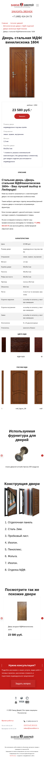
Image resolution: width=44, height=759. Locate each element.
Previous (2, 455)
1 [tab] (17, 470)
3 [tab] (24, 470)
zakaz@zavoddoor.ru (31, 728)
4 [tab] (27, 470)
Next (42, 455)
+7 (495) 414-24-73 (22, 16)
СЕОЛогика (13, 755)
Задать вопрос (23, 683)
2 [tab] (20, 470)
